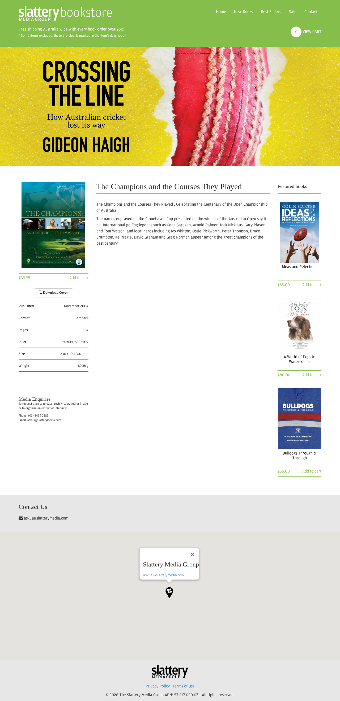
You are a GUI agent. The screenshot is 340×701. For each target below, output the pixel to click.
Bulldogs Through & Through (299, 455)
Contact (310, 12)
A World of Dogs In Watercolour (299, 359)
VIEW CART (308, 32)
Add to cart (78, 278)
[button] (169, 591)
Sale (292, 12)
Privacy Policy (158, 686)
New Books (243, 12)
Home (221, 12)
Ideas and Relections (299, 267)
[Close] (192, 554)
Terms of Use (184, 686)
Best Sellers (271, 12)
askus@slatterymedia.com (163, 575)
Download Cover (55, 293)
